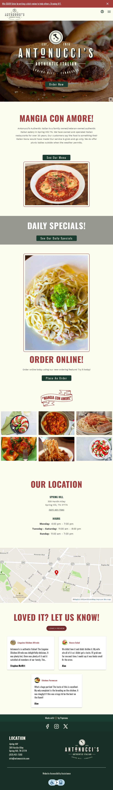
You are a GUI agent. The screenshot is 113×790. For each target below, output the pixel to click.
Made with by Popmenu (35, 718)
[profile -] (102, 11)
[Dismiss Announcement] (107, 3)
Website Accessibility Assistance (57, 773)
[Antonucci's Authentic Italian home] (14, 14)
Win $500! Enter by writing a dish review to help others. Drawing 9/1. (31, 3)
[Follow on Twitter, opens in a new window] (65, 726)
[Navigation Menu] (109, 11)
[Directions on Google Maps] (56, 575)
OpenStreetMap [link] (89, 599)
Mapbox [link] (77, 599)
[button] (19, 423)
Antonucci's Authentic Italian (82, 749)
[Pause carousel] (111, 99)
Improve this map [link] (103, 599)
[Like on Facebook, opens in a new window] (47, 726)
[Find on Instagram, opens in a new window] (56, 726)
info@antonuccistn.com (19, 758)
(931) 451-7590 (15, 754)
